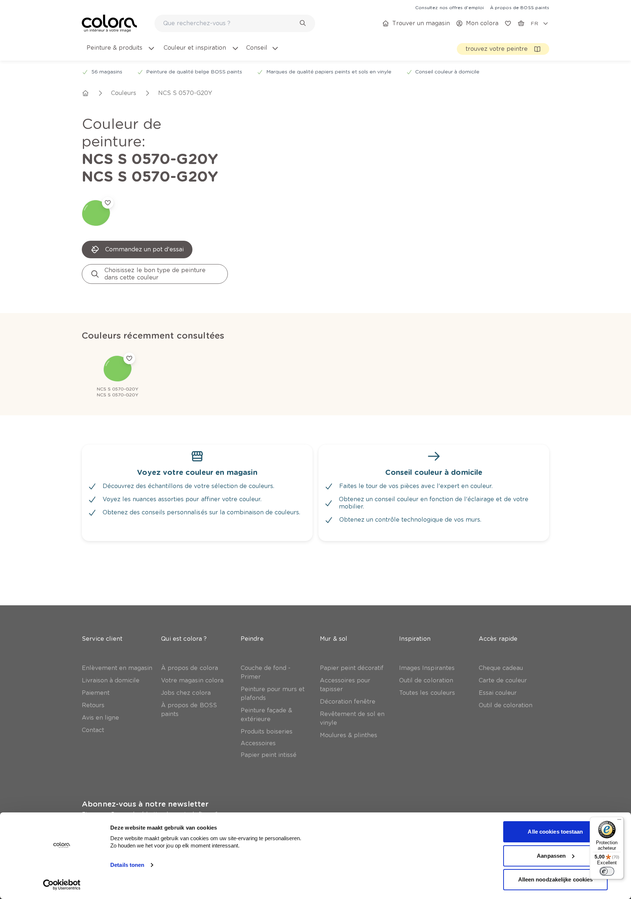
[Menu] (619, 821)
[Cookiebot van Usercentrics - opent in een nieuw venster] (62, 884)
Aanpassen (551, 856)
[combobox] (234, 23)
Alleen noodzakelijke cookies (555, 879)
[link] (449, 7)
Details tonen (127, 865)
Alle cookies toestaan (555, 831)
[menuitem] (120, 52)
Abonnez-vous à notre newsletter (145, 804)
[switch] (607, 871)
